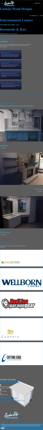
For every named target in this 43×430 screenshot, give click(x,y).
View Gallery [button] (3, 147)
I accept (2, 428)
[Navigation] (2, 3)
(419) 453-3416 (3, 394)
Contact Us (37, 3)
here (35, 425)
